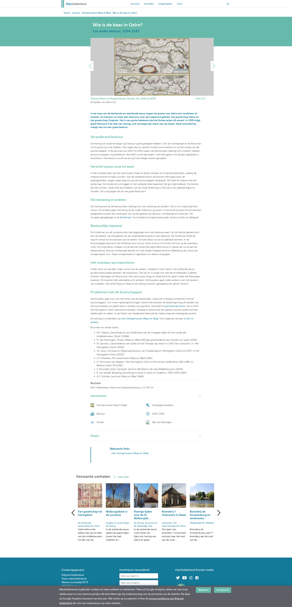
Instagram (191, 578)
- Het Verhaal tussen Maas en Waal (129, 453)
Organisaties (165, 3)
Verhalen (149, 3)
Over (179, 3)
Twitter (178, 578)
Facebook (197, 578)
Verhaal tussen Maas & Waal (96, 12)
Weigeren (203, 589)
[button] (92, 66)
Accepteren (222, 589)
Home (67, 12)
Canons (76, 12)
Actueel (135, 3)
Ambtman (125, 217)
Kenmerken (98, 396)
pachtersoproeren (175, 306)
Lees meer (123, 476)
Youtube (184, 578)
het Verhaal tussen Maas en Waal (140, 318)
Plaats (94, 436)
